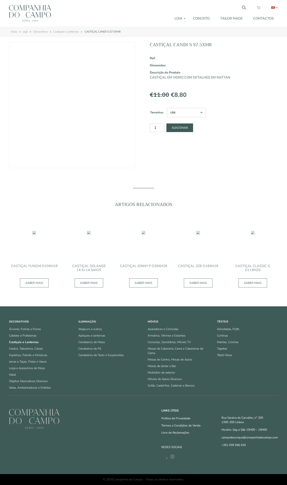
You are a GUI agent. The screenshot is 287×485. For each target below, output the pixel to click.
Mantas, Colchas (227, 342)
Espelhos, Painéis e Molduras (28, 355)
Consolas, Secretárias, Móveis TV (169, 342)
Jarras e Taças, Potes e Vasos (28, 362)
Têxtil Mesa (224, 355)
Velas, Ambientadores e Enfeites (30, 388)
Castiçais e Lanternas (66, 32)
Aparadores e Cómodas (163, 329)
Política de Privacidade (175, 418)
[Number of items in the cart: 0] (258, 7)
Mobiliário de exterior (161, 373)
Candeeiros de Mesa (91, 342)
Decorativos (40, 32)
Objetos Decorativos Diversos (28, 381)
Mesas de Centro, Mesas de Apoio (170, 360)
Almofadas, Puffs (228, 329)
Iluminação (87, 322)
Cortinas (222, 336)
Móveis (153, 322)
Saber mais (34, 283)
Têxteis (222, 322)
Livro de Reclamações (175, 433)
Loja (178, 18)
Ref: (152, 58)
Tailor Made (231, 18)
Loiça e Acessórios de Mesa (27, 368)
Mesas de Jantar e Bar (162, 366)
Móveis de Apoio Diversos (165, 379)
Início (14, 32)
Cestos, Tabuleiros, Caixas (26, 349)
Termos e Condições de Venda (180, 425)
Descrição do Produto (165, 72)
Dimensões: (158, 65)
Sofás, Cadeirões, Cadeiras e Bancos (171, 386)
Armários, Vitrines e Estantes (167, 336)
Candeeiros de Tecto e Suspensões (101, 355)
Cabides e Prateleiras (22, 336)
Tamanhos (156, 112)
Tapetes (222, 349)
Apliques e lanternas (91, 336)
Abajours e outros (90, 329)
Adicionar (180, 128)
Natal (12, 375)
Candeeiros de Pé (89, 349)
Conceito (201, 18)
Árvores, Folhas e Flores (25, 329)
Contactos (263, 18)
